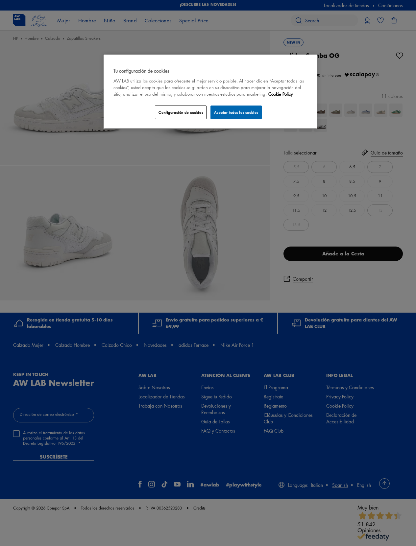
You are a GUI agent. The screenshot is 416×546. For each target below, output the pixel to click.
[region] (210, 92)
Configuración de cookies (181, 112)
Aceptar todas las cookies (236, 112)
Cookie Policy (280, 94)
